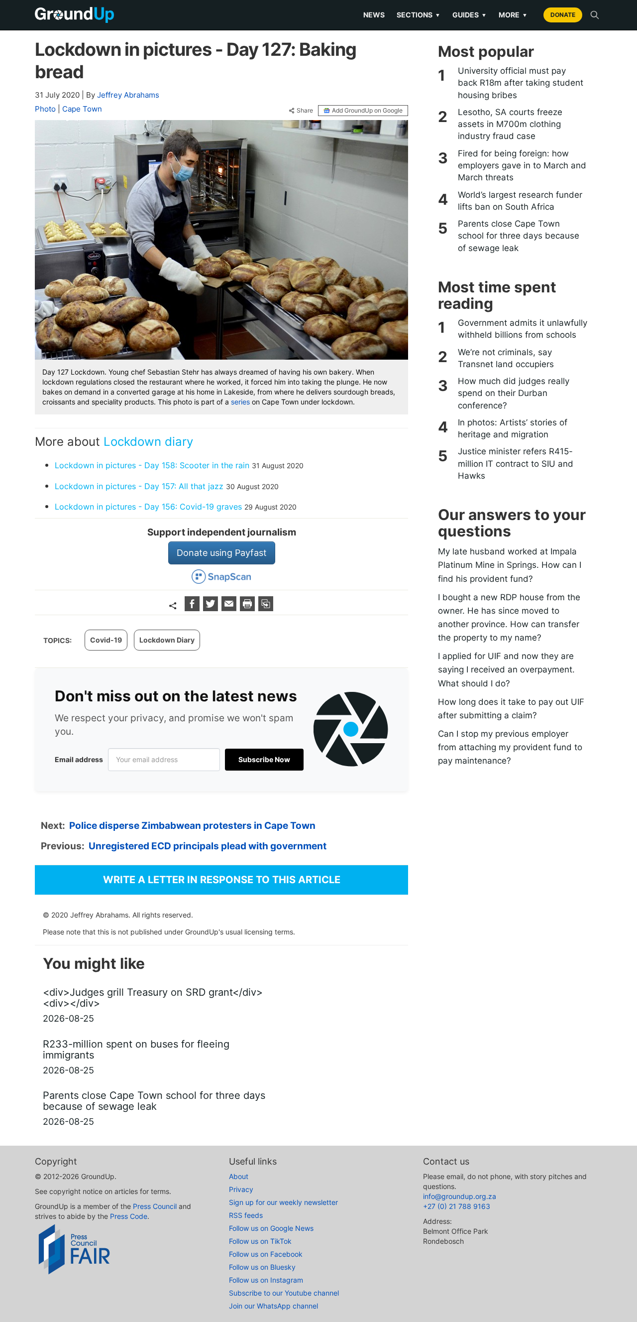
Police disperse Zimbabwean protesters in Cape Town (192, 825)
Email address (79, 759)
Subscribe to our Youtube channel (284, 1293)
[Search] (594, 14)
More (513, 14)
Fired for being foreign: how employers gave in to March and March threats (522, 165)
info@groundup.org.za (459, 1196)
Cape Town (82, 109)
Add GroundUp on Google (367, 110)
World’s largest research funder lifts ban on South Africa (520, 201)
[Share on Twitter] (212, 608)
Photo (45, 109)
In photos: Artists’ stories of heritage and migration (512, 428)
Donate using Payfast (222, 552)
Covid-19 (106, 640)
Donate (562, 14)
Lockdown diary (148, 441)
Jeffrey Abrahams (128, 95)
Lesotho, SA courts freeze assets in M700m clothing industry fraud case (510, 124)
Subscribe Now (264, 759)
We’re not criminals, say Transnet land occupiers (506, 358)
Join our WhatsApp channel (273, 1306)
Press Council (155, 1206)
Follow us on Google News (271, 1228)
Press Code (128, 1216)
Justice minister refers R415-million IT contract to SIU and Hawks (515, 463)
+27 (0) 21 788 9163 (456, 1206)
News (374, 14)
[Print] (248, 608)
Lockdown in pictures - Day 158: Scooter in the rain (152, 465)
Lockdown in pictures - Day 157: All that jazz (139, 486)
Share (305, 111)
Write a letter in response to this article (221, 880)
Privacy (241, 1189)
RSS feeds (246, 1215)
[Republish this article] (266, 608)
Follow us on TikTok (260, 1241)
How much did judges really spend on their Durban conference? (513, 393)
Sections (418, 14)
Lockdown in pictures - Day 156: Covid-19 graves (148, 507)
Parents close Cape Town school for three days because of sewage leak (518, 236)
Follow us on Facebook (266, 1254)
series (240, 401)
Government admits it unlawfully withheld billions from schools (522, 329)
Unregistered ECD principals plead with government (207, 846)
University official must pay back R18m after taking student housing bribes (520, 83)
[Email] (230, 608)
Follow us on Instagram (266, 1280)
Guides (469, 14)
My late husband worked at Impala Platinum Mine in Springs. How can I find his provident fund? (509, 564)
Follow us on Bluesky (262, 1267)
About (238, 1176)
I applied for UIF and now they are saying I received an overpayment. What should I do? (506, 669)
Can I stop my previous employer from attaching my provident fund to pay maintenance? (510, 747)
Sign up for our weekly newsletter (283, 1202)
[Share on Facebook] (193, 608)
